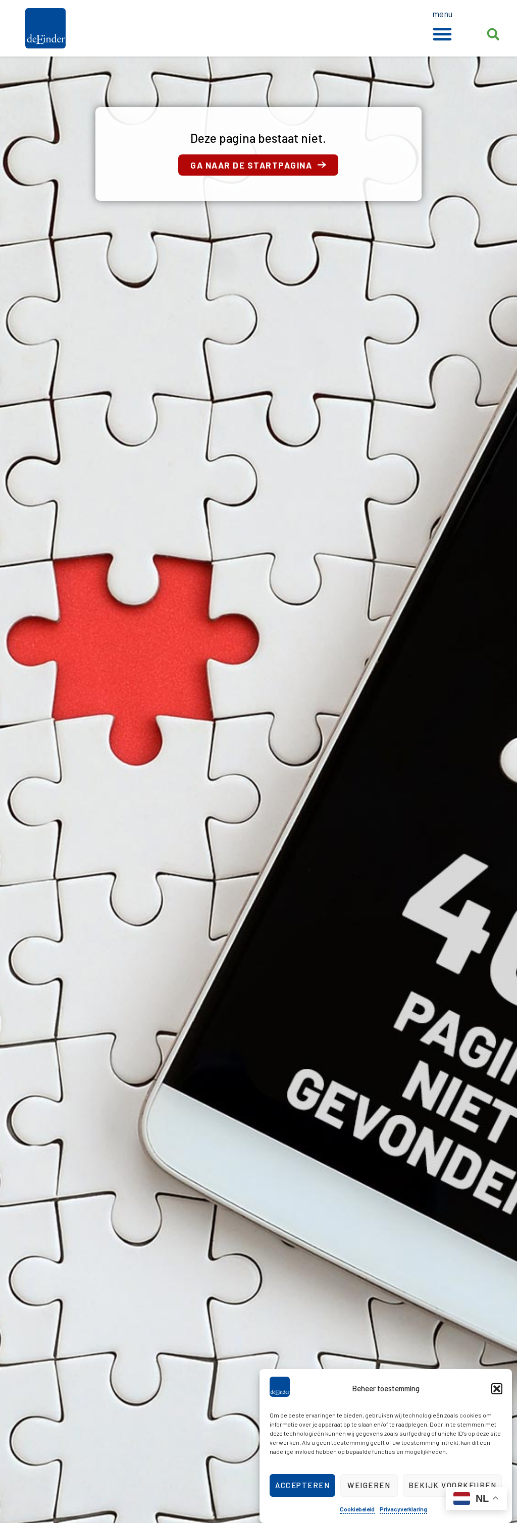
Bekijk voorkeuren (452, 1485)
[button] (497, 1389)
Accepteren (302, 1485)
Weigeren (368, 1485)
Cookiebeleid (357, 1508)
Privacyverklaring (403, 1508)
